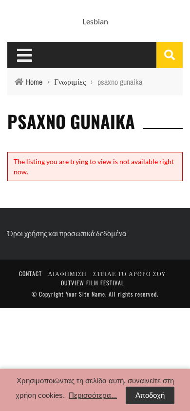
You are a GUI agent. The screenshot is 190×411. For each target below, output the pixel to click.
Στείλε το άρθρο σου (129, 273)
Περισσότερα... (93, 395)
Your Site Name (85, 294)
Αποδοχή (150, 395)
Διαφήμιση (67, 273)
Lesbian (95, 21)
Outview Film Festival (92, 283)
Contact (30, 273)
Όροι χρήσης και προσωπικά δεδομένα (66, 233)
